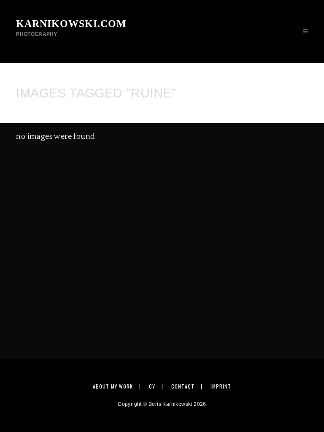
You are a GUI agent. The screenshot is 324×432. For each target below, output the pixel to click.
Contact (182, 386)
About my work (113, 386)
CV (152, 386)
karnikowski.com (71, 28)
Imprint (221, 386)
